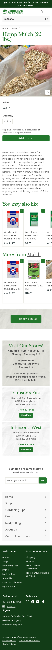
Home (5, 28)
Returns (30, 561)
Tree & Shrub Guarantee (33, 567)
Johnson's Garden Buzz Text (17, 616)
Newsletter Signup (11, 620)
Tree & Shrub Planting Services (37, 574)
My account (8, 586)
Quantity (7, 115)
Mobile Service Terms (29, 640)
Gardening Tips (10, 565)
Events (5, 569)
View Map (26, 415)
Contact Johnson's (12, 582)
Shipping (6, 130)
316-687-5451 (26, 409)
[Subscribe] (43, 480)
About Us (7, 578)
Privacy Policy (9, 640)
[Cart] (41, 12)
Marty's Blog (8, 574)
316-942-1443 (26, 444)
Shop (5, 561)
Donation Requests (12, 624)
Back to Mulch (28, 319)
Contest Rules (9, 644)
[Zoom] (47, 92)
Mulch (15, 28)
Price (5, 102)
